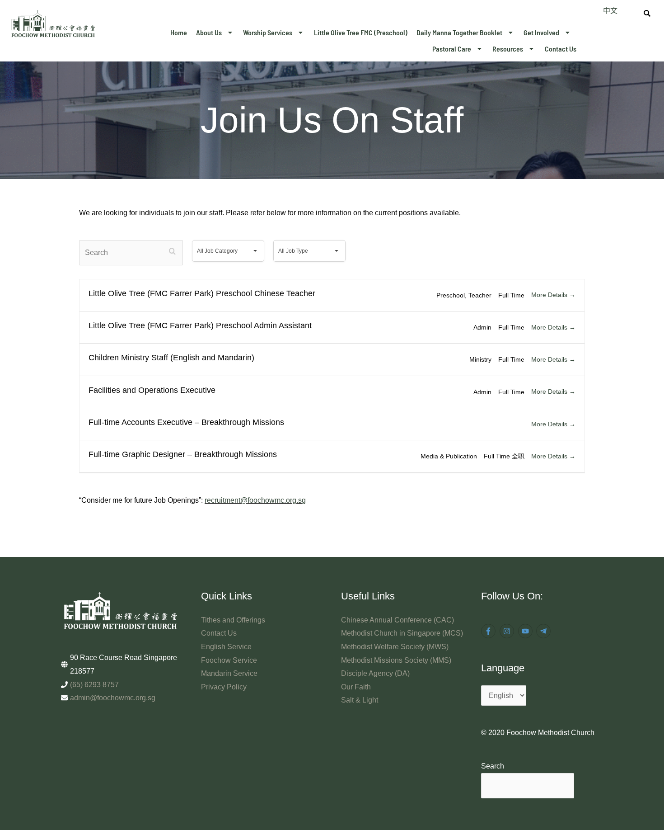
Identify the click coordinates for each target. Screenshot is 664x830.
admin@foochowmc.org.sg (112, 698)
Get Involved (541, 32)
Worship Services (267, 32)
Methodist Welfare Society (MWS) (395, 647)
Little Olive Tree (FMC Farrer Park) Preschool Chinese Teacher (202, 293)
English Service (226, 647)
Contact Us (560, 48)
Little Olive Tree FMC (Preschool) (360, 32)
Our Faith (356, 687)
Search (492, 766)
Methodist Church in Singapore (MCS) (402, 633)
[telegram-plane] (544, 631)
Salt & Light (359, 700)
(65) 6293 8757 (94, 685)
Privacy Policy (224, 687)
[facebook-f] (489, 631)
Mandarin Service (229, 673)
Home (178, 32)
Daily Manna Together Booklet (459, 32)
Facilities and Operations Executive (152, 390)
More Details (550, 294)
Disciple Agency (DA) (375, 673)
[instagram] (508, 631)
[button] (215, 32)
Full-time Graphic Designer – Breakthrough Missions (183, 454)
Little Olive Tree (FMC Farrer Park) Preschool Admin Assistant (200, 325)
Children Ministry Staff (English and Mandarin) (171, 357)
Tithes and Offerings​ (233, 620)
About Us (209, 32)
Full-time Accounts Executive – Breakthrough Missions (186, 422)
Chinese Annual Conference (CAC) (397, 620)
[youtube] (526, 631)
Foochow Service (229, 660)
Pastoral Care (451, 48)
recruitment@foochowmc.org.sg (255, 500)
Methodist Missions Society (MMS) (396, 660)
